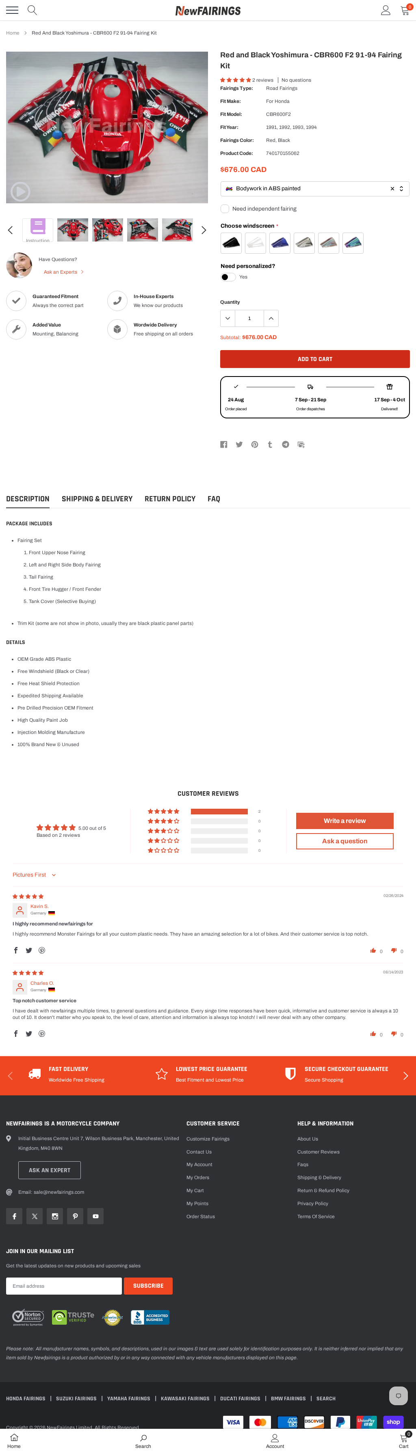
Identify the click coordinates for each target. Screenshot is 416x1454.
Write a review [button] (345, 820)
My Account (199, 1164)
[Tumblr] (270, 444)
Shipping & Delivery (97, 499)
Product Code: (236, 153)
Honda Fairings (26, 1398)
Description (28, 499)
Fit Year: (229, 127)
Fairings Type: (236, 88)
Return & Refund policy (323, 1190)
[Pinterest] (254, 444)
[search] (32, 10)
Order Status (200, 1216)
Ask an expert (49, 1170)
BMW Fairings (289, 1398)
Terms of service (316, 1216)
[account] (386, 10)
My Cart (195, 1190)
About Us (307, 1139)
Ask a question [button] (345, 841)
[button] (236, 80)
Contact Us (199, 1152)
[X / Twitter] (239, 444)
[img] (28, 896)
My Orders (197, 1177)
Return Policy (170, 499)
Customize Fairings (208, 1139)
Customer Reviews (318, 1152)
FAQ (214, 499)
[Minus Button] (228, 318)
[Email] (301, 444)
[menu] (12, 10)
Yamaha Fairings (129, 1398)
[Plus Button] (271, 318)
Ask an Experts (61, 272)
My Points (197, 1203)
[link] (20, 191)
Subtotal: (230, 337)
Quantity (230, 302)
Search (326, 1398)
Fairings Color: (237, 140)
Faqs (302, 1164)
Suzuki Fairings (77, 1398)
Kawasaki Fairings (186, 1398)
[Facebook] (224, 444)
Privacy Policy (312, 1203)
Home (13, 33)
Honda (282, 101)
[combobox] (315, 188)
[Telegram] (285, 444)
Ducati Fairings (241, 1398)
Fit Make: (230, 101)
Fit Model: (231, 114)
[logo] (208, 10)
